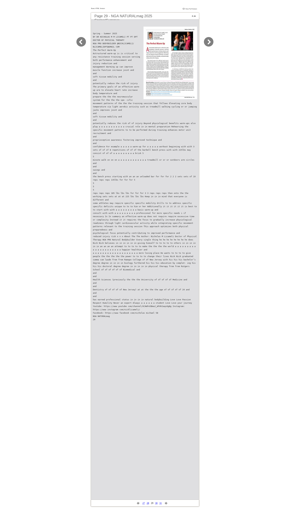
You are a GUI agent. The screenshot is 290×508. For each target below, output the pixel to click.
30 (156, 503)
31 (160, 503)
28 (148, 503)
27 (143, 503)
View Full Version (191, 9)
